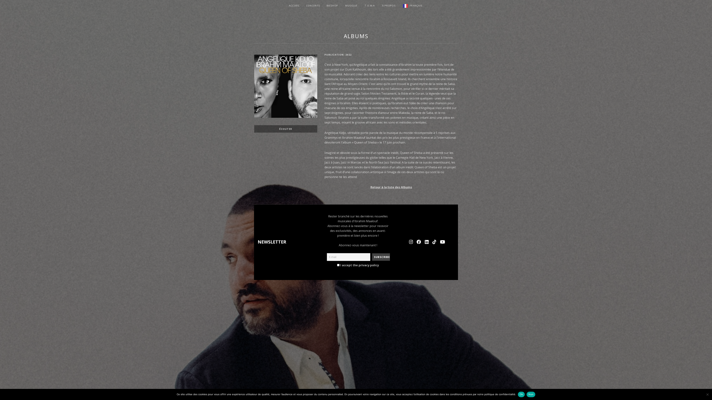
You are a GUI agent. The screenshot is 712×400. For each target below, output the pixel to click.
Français (416, 5)
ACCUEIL (294, 5)
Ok (521, 394)
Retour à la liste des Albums (391, 187)
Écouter (285, 129)
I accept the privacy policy (359, 265)
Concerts (313, 5)
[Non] (707, 394)
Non (530, 394)
